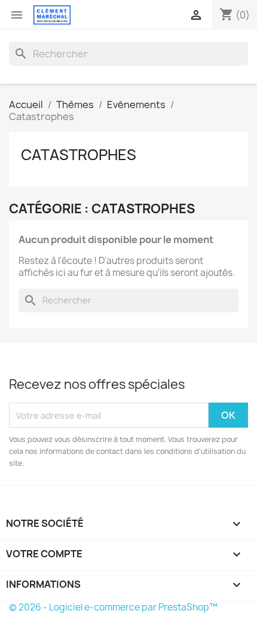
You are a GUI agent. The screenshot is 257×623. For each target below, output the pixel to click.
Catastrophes (78, 155)
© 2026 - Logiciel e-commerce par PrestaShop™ (113, 607)
